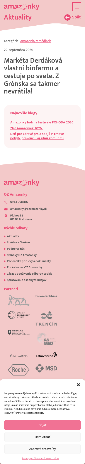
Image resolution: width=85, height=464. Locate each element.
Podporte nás (16, 248)
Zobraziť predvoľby (42, 449)
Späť (76, 17)
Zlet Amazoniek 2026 (26, 128)
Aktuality (13, 236)
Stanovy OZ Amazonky (22, 255)
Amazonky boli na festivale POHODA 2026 (41, 122)
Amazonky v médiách (35, 41)
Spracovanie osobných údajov (26, 280)
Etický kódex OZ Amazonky (24, 267)
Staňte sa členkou (18, 242)
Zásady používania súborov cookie (40, 458)
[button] (78, 385)
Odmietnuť (42, 437)
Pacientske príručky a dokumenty (29, 261)
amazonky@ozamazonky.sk (28, 209)
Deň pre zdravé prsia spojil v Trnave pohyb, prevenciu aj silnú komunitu (37, 136)
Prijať (42, 425)
